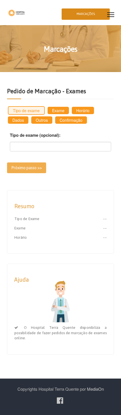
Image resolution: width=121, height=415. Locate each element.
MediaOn (95, 389)
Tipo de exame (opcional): (35, 135)
